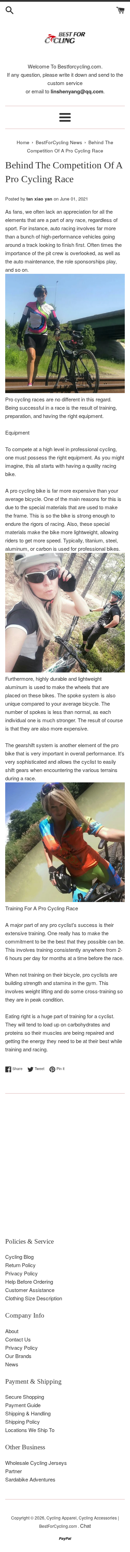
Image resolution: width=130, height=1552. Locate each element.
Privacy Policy (21, 1273)
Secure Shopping (24, 1396)
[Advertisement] (65, 1169)
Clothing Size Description (33, 1298)
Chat (85, 1525)
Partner (13, 1471)
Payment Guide (23, 1405)
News (11, 1364)
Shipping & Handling (28, 1413)
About (11, 1331)
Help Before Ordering (29, 1281)
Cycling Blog (19, 1256)
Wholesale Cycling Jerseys (36, 1462)
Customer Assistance (29, 1289)
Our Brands (18, 1355)
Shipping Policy (22, 1421)
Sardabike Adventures (30, 1479)
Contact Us (18, 1339)
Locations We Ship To (29, 1429)
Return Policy (20, 1264)
